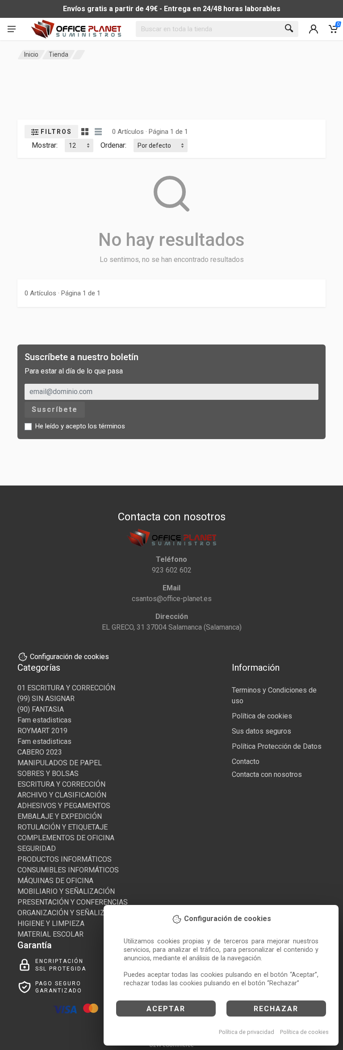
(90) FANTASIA (40, 709)
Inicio (31, 54)
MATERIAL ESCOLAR (50, 934)
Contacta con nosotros (267, 774)
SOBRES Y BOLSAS (48, 773)
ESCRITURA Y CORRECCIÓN (61, 784)
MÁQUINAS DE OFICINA (55, 880)
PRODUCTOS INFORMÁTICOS (64, 859)
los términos (106, 426)
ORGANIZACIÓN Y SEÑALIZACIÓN (71, 913)
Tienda (58, 54)
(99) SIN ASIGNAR (46, 698)
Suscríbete (55, 409)
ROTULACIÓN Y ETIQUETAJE (62, 827)
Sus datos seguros (261, 731)
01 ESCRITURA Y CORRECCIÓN (66, 688)
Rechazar (276, 1008)
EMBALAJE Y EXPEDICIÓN (59, 816)
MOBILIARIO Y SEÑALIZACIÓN (66, 891)
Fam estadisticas (44, 720)
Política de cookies (304, 1032)
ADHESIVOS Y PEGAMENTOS (63, 805)
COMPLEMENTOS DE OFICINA (65, 838)
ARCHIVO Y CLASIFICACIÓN (61, 795)
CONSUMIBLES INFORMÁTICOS (68, 870)
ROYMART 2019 (42, 730)
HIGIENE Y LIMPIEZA (50, 923)
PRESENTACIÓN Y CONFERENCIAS (72, 902)
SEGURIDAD (36, 848)
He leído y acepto (80, 426)
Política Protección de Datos (277, 746)
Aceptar (165, 1008)
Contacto (245, 761)
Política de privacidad (246, 1032)
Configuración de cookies (69, 656)
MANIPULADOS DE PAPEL (59, 763)
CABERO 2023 (39, 752)
